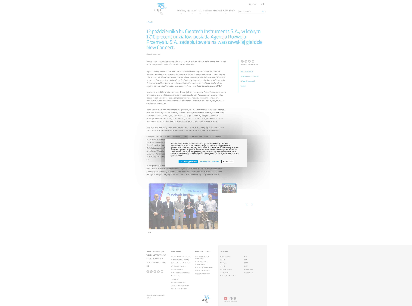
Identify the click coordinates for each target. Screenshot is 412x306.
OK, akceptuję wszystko (188, 162)
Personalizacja (228, 162)
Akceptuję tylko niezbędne (209, 162)
